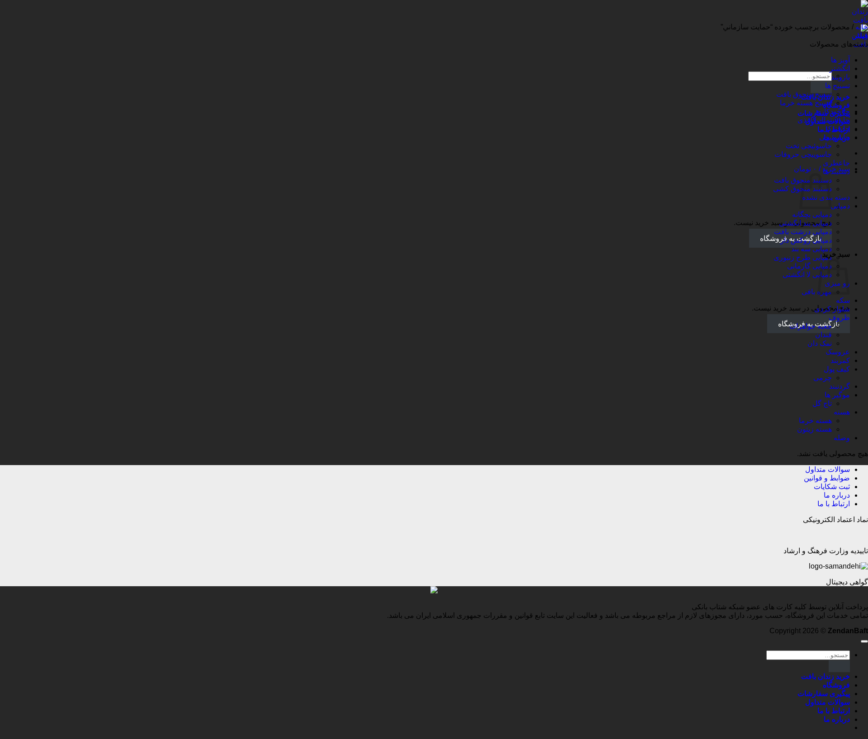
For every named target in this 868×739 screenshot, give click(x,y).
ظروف (839, 317)
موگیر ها (837, 395)
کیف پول (837, 369)
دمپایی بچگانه (812, 214)
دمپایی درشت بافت (803, 231)
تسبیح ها (837, 85)
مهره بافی (817, 292)
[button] (822, 169)
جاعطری (836, 163)
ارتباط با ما (833, 504)
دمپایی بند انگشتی (805, 223)
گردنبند (839, 386)
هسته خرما (815, 420)
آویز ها (840, 60)
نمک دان (819, 343)
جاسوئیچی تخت (809, 146)
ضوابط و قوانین (827, 478)
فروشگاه (836, 685)
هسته (842, 412)
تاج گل (822, 403)
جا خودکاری (832, 111)
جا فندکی (836, 128)
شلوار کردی (832, 309)
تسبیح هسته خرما (806, 103)
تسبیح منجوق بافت (804, 94)
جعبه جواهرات (810, 326)
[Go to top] (864, 641)
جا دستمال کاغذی (823, 120)
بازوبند (840, 77)
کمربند (840, 360)
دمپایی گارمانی (809, 266)
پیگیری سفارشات (823, 693)
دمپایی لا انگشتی (807, 274)
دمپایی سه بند (811, 249)
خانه (861, 27)
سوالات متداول (827, 469)
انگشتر (840, 68)
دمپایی (840, 206)
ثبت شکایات (832, 486)
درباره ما (837, 495)
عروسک (838, 352)
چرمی (822, 377)
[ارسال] (821, 87)
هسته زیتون (814, 429)
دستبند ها (836, 171)
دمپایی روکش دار (806, 240)
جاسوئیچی (834, 137)
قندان (823, 335)
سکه (843, 300)
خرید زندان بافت (825, 676)
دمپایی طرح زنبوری (803, 257)
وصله (842, 438)
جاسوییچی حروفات (803, 154)
